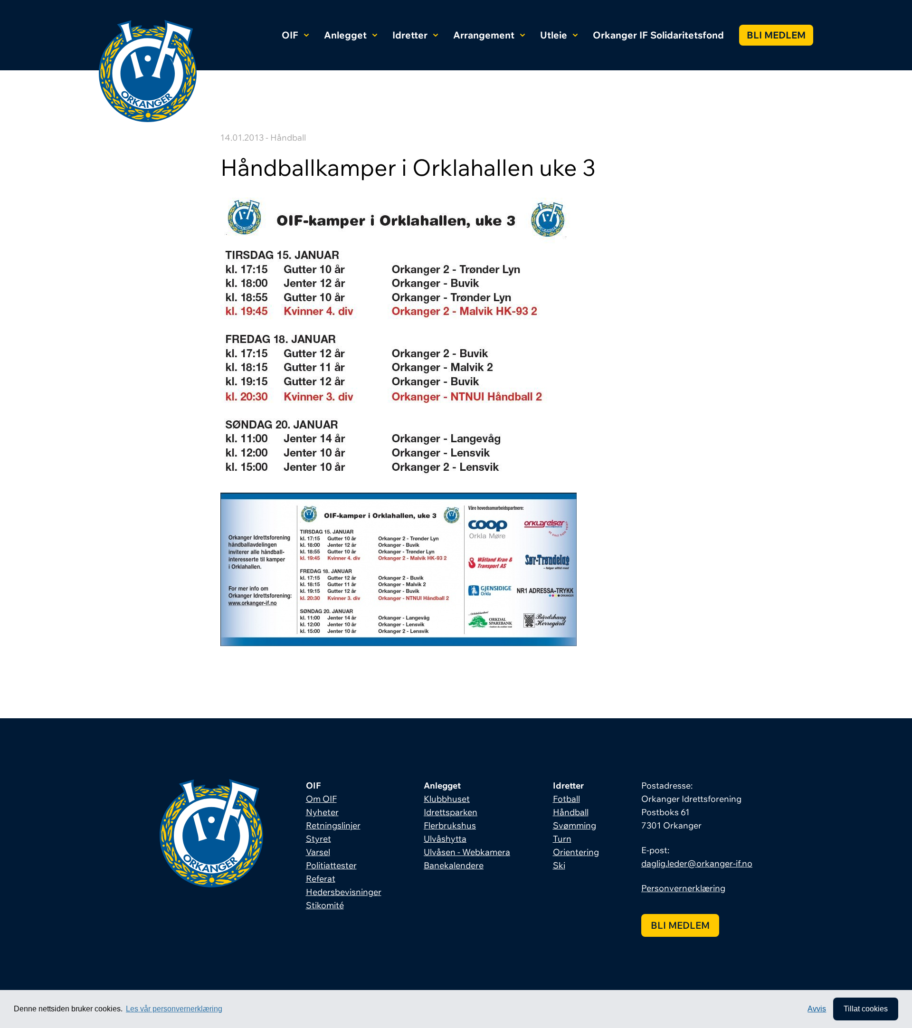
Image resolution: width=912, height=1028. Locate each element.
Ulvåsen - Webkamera (467, 852)
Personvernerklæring (683, 888)
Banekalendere (454, 865)
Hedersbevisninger (343, 891)
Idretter (410, 35)
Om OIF (321, 798)
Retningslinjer (333, 825)
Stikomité (325, 905)
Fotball (566, 798)
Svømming (574, 825)
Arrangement (483, 35)
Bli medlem (776, 35)
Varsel (318, 852)
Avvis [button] (817, 1009)
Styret (318, 838)
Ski (559, 865)
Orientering (576, 852)
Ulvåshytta (445, 838)
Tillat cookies (866, 1009)
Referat (320, 878)
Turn (562, 838)
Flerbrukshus (450, 825)
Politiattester (331, 865)
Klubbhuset (447, 798)
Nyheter (322, 812)
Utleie (553, 35)
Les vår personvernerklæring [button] (174, 1009)
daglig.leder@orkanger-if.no (696, 863)
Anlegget (345, 35)
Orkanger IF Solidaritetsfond (658, 35)
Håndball (571, 812)
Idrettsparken (450, 812)
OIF (290, 35)
